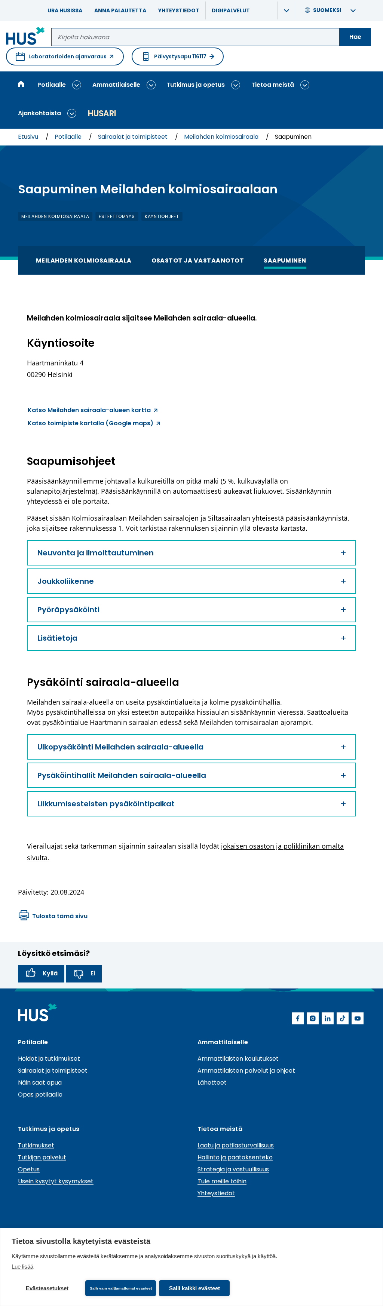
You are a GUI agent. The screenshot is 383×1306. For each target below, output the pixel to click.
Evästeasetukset (47, 1288)
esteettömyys (117, 216)
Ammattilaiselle (116, 84)
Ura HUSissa (65, 10)
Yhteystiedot (178, 10)
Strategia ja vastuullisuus (233, 1169)
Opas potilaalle (40, 1094)
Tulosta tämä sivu (60, 916)
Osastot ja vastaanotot (197, 260)
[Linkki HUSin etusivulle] (25, 37)
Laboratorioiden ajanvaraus (61, 59)
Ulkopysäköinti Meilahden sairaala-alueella (120, 747)
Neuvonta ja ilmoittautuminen (95, 553)
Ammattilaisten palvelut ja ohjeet (246, 1070)
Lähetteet (212, 1082)
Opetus (29, 1169)
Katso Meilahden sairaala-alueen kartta (89, 411)
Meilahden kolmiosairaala (222, 136)
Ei (93, 973)
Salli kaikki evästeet (194, 1288)
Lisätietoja (57, 638)
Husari (102, 113)
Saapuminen (285, 260)
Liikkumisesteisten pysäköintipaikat (106, 803)
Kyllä (50, 973)
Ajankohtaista (39, 113)
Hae (355, 37)
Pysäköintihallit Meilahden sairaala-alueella (121, 775)
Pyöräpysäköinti (68, 609)
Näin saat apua (40, 1082)
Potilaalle (51, 84)
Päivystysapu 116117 (180, 56)
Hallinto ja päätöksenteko (235, 1157)
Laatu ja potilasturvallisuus (235, 1145)
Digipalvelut (231, 10)
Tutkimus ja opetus (195, 84)
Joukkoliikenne (65, 581)
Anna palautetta (120, 10)
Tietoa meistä (272, 84)
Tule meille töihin (221, 1181)
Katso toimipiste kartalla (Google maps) (90, 424)
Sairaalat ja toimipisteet (133, 136)
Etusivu (29, 136)
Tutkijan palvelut (42, 1157)
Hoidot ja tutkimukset (49, 1058)
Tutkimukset (36, 1145)
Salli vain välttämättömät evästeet (121, 1288)
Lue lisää (22, 1266)
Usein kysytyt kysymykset (56, 1181)
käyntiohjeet (162, 216)
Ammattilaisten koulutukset (238, 1058)
